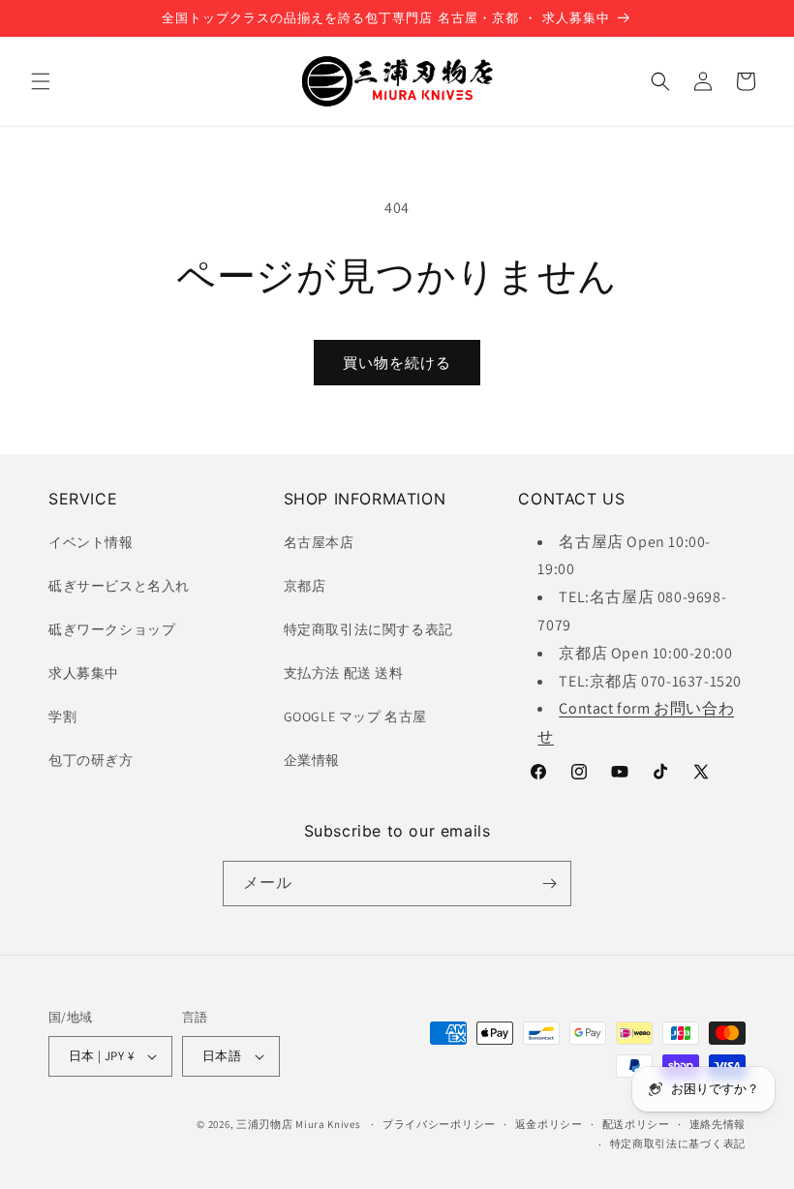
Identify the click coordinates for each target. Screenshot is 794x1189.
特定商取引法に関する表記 (368, 629)
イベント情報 (91, 542)
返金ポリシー (549, 1124)
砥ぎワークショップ (111, 629)
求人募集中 (83, 673)
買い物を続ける (397, 362)
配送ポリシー (636, 1124)
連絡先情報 (718, 1124)
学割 (62, 716)
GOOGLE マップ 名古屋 (355, 716)
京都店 (305, 585)
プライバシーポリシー (439, 1124)
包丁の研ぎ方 (91, 760)
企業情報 (312, 760)
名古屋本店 (319, 542)
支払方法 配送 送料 (344, 673)
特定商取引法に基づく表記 (678, 1143)
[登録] (549, 883)
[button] (40, 81)
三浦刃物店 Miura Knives (298, 1124)
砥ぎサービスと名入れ (119, 585)
